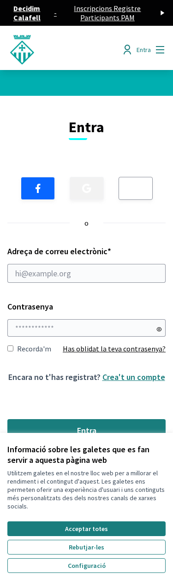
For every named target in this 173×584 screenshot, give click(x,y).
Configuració (87, 565)
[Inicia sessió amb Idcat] (136, 188)
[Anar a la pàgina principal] (65, 49)
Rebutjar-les (86, 547)
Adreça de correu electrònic (77, 251)
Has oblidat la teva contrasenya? (114, 348)
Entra (86, 430)
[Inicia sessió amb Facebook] (38, 188)
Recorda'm (34, 348)
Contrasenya (30, 306)
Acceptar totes (86, 529)
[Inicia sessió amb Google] (87, 188)
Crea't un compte (133, 377)
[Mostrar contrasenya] (159, 329)
